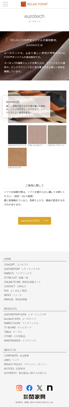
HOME (7, 259)
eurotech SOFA (30, 220)
